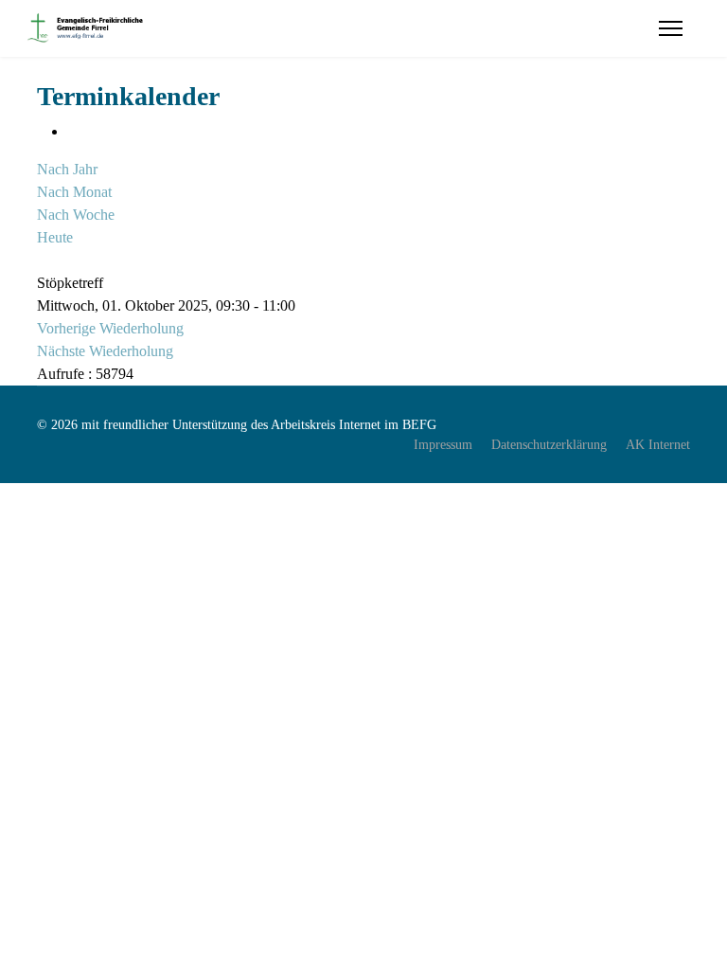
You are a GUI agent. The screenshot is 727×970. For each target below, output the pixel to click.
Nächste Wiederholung (105, 351)
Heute (55, 237)
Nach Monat (74, 192)
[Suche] (42, 260)
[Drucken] (73, 131)
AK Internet (658, 445)
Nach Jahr (67, 169)
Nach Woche (76, 215)
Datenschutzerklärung (549, 445)
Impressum (443, 445)
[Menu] (671, 28)
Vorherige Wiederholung (110, 328)
